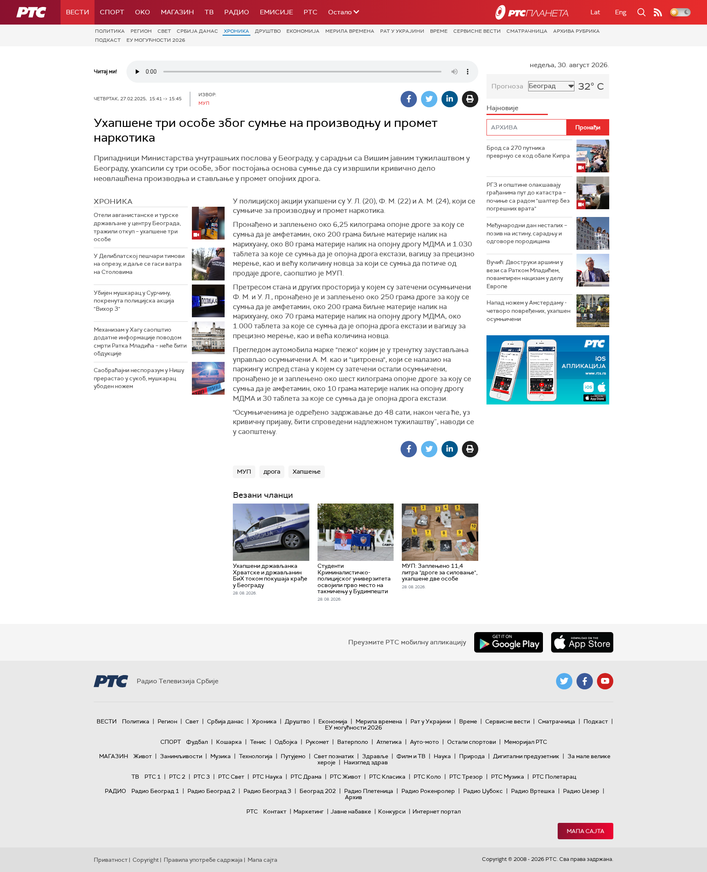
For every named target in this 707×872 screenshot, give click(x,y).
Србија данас (197, 31)
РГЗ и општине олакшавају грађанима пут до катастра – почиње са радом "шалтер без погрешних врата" (528, 196)
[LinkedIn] (449, 99)
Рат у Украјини (402, 31)
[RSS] (658, 12)
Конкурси (391, 811)
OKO (142, 12)
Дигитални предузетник (526, 756)
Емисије (276, 12)
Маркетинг (308, 811)
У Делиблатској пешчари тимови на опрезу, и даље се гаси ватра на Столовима (139, 264)
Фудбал (197, 741)
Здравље (375, 756)
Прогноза (507, 86)
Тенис (258, 741)
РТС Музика (507, 776)
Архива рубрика (576, 31)
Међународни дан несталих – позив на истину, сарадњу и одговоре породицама (526, 233)
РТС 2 (177, 776)
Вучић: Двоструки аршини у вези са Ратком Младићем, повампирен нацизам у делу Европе (524, 274)
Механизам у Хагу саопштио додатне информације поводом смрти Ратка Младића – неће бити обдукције (140, 341)
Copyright (146, 859)
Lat (595, 12)
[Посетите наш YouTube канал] (605, 681)
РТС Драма (306, 776)
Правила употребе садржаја (203, 859)
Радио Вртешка (533, 791)
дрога (271, 472)
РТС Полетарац (554, 776)
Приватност (111, 859)
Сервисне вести (477, 31)
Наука (442, 756)
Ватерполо (352, 741)
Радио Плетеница (368, 791)
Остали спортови (471, 741)
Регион (141, 31)
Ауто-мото (424, 741)
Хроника (236, 31)
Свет (164, 31)
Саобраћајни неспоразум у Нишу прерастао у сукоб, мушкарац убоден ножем (139, 378)
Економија (303, 31)
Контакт (274, 811)
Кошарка (229, 741)
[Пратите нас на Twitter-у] (564, 681)
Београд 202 (317, 791)
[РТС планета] (532, 12)
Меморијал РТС (525, 741)
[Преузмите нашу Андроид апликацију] (508, 642)
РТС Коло (427, 776)
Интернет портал (436, 811)
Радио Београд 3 (267, 791)
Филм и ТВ (411, 756)
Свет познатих (334, 756)
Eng (620, 12)
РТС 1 (152, 776)
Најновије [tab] (502, 108)
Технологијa (255, 756)
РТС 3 (202, 776)
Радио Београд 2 (211, 791)
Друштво (268, 31)
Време (439, 31)
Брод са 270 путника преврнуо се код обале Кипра (528, 152)
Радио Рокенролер (428, 791)
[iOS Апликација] (547, 369)
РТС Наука (267, 776)
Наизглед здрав (366, 762)
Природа (472, 756)
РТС (310, 12)
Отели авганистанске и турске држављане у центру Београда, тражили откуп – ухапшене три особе (137, 227)
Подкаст (108, 40)
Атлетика (389, 741)
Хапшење (307, 472)
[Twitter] (429, 99)
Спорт (112, 12)
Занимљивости (181, 756)
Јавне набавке (351, 811)
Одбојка (286, 741)
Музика (220, 756)
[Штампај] (470, 99)
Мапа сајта (585, 831)
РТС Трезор (466, 776)
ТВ (209, 12)
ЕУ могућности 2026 (155, 40)
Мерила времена (349, 31)
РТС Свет (231, 776)
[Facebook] (409, 99)
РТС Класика (387, 776)
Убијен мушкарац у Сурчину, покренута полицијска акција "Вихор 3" (134, 300)
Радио (236, 12)
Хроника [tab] (113, 201)
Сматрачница (527, 31)
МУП (244, 472)
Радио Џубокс (483, 791)
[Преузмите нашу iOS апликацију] (582, 642)
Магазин (177, 12)
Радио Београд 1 (155, 791)
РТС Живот (345, 776)
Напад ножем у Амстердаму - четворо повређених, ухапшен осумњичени (528, 310)
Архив (353, 797)
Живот (142, 756)
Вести (77, 12)
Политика (110, 31)
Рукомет (317, 741)
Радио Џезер (581, 791)
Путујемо (293, 756)
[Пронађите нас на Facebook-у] (584, 681)
